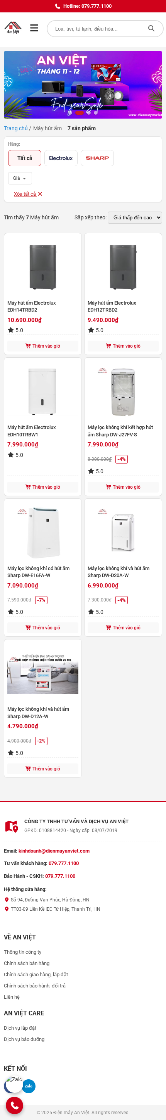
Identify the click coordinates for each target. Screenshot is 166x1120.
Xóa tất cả (25, 194)
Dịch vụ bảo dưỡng (24, 1039)
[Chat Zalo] (14, 1084)
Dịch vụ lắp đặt (20, 1028)
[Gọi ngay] (15, 1105)
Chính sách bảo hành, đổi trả (35, 986)
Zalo (28, 1086)
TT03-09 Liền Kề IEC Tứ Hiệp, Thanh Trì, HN (55, 909)
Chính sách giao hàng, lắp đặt (36, 974)
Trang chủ (16, 128)
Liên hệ (12, 997)
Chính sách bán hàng (26, 963)
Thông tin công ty (22, 952)
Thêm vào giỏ (45, 346)
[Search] (151, 28)
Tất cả (24, 158)
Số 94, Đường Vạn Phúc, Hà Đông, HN (50, 900)
